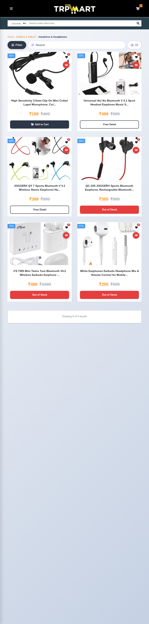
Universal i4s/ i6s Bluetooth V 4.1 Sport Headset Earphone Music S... (109, 102)
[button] (137, 8)
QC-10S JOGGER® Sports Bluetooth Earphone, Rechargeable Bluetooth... (109, 187)
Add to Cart (42, 124)
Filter (19, 44)
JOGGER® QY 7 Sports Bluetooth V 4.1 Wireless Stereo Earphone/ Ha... (39, 187)
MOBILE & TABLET (26, 37)
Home (11, 37)
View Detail (109, 124)
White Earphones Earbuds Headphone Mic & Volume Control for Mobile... (109, 272)
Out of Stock (109, 209)
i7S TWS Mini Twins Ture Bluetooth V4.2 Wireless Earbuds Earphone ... (39, 272)
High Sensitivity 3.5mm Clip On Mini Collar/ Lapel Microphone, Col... (39, 102)
